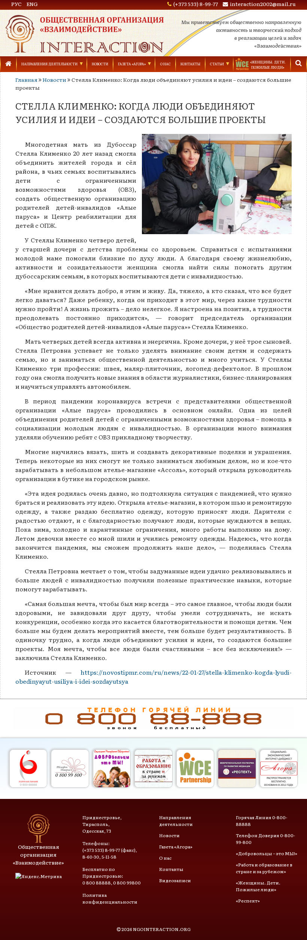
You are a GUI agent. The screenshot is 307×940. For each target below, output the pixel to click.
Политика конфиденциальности (109, 898)
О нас (165, 63)
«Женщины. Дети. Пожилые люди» (258, 886)
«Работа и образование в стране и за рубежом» (264, 868)
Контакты (190, 63)
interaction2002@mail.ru (263, 4)
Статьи (217, 63)
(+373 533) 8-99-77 (195, 4)
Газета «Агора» (132, 63)
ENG (32, 4)
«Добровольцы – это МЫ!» (266, 853)
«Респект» (248, 900)
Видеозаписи (175, 880)
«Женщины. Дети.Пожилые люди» (268, 64)
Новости (100, 63)
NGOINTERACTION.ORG (162, 929)
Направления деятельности (49, 63)
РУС (16, 4)
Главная (26, 79)
